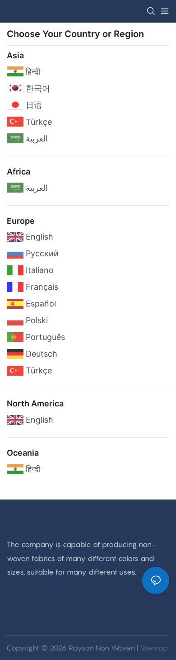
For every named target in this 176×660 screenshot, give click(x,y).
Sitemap (154, 647)
